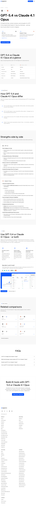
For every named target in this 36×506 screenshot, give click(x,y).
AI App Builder (3, 443)
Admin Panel (3, 445)
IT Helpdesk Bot (3, 481)
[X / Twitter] (7, 411)
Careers (2, 499)
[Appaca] (3, 1)
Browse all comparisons (4, 338)
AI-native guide (3, 420)
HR (1, 456)
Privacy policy (3, 502)
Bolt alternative (21, 458)
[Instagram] (5, 411)
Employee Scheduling (4, 478)
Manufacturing (21, 423)
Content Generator (4, 471)
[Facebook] (2, 411)
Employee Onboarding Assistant (6, 473)
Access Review (3, 488)
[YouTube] (12, 411)
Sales (2, 451)
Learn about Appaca (12, 291)
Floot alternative (21, 466)
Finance (2, 453)
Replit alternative (21, 478)
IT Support (2, 461)
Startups (2, 423)
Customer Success (4, 466)
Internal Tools (3, 438)
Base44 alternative (22, 456)
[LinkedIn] (9, 411)
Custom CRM (3, 440)
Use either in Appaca (5, 42)
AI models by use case (4, 435)
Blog (1, 428)
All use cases (3, 493)
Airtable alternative (22, 453)
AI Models (2, 7)
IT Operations (3, 463)
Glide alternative (21, 468)
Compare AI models (4, 433)
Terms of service (3, 501)
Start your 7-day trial (18, 394)
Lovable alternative (22, 471)
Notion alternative (21, 476)
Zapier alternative (21, 486)
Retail (20, 420)
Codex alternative (21, 463)
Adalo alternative (21, 451)
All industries (21, 428)
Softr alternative (21, 481)
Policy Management (4, 476)
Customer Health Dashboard (5, 491)
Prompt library (3, 430)
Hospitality (20, 425)
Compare (6, 7)
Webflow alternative (22, 483)
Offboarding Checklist (4, 486)
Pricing (2, 418)
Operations (3, 458)
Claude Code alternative (22, 461)
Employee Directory (4, 468)
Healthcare (20, 418)
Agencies (2, 425)
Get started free (30, 1)
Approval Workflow (4, 483)
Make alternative (21, 473)
